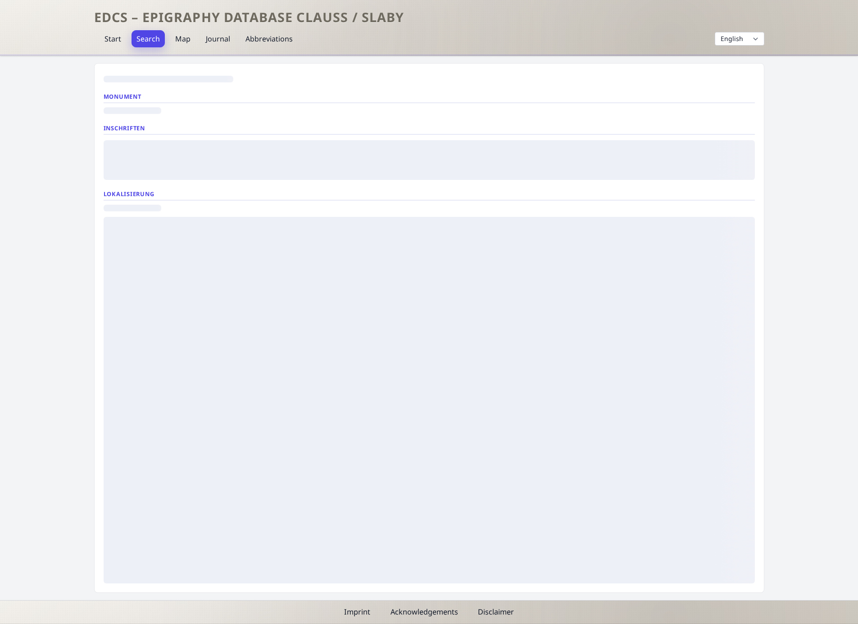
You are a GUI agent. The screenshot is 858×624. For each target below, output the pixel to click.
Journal (218, 39)
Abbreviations (269, 39)
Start (112, 39)
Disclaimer (496, 612)
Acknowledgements (424, 612)
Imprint (357, 612)
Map (183, 39)
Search (148, 39)
